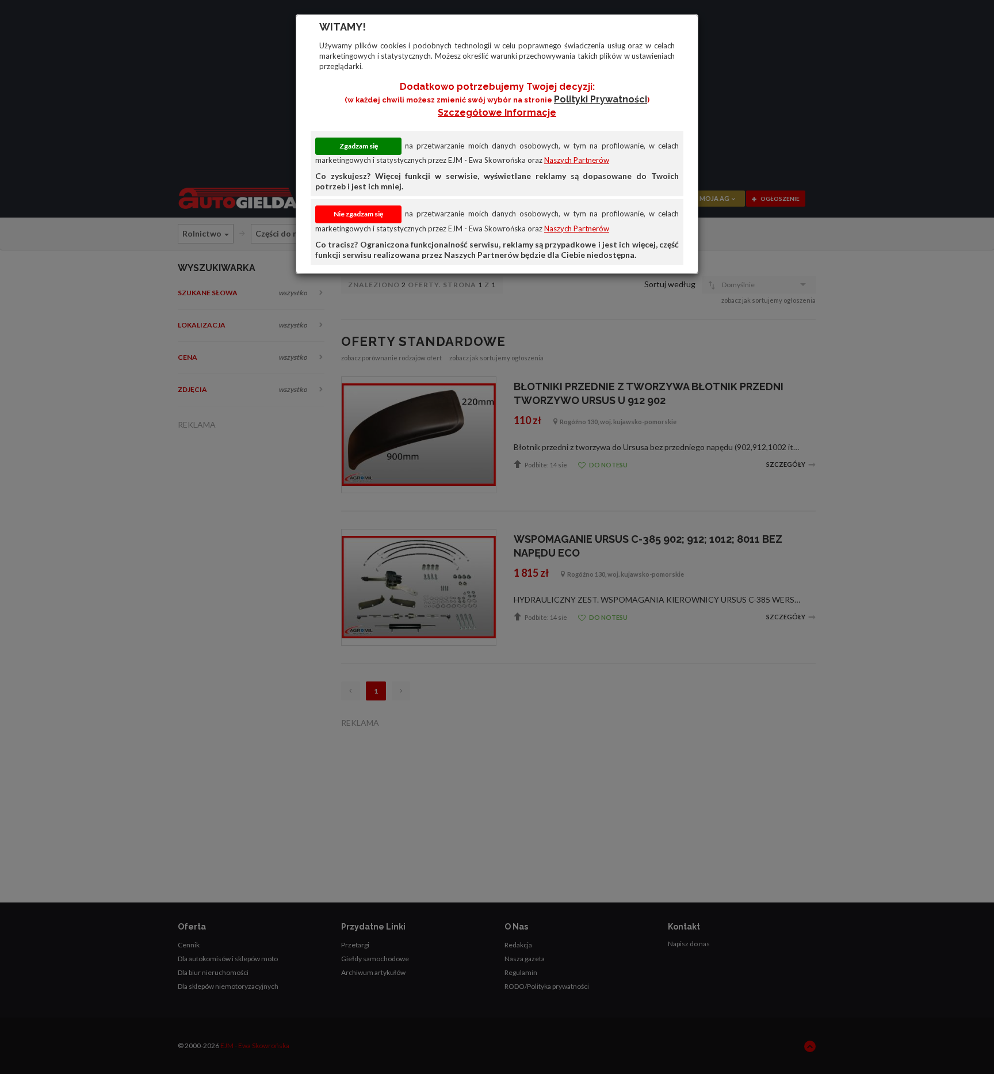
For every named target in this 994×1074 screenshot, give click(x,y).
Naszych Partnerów (576, 160)
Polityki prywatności (600, 99)
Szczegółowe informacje (497, 112)
